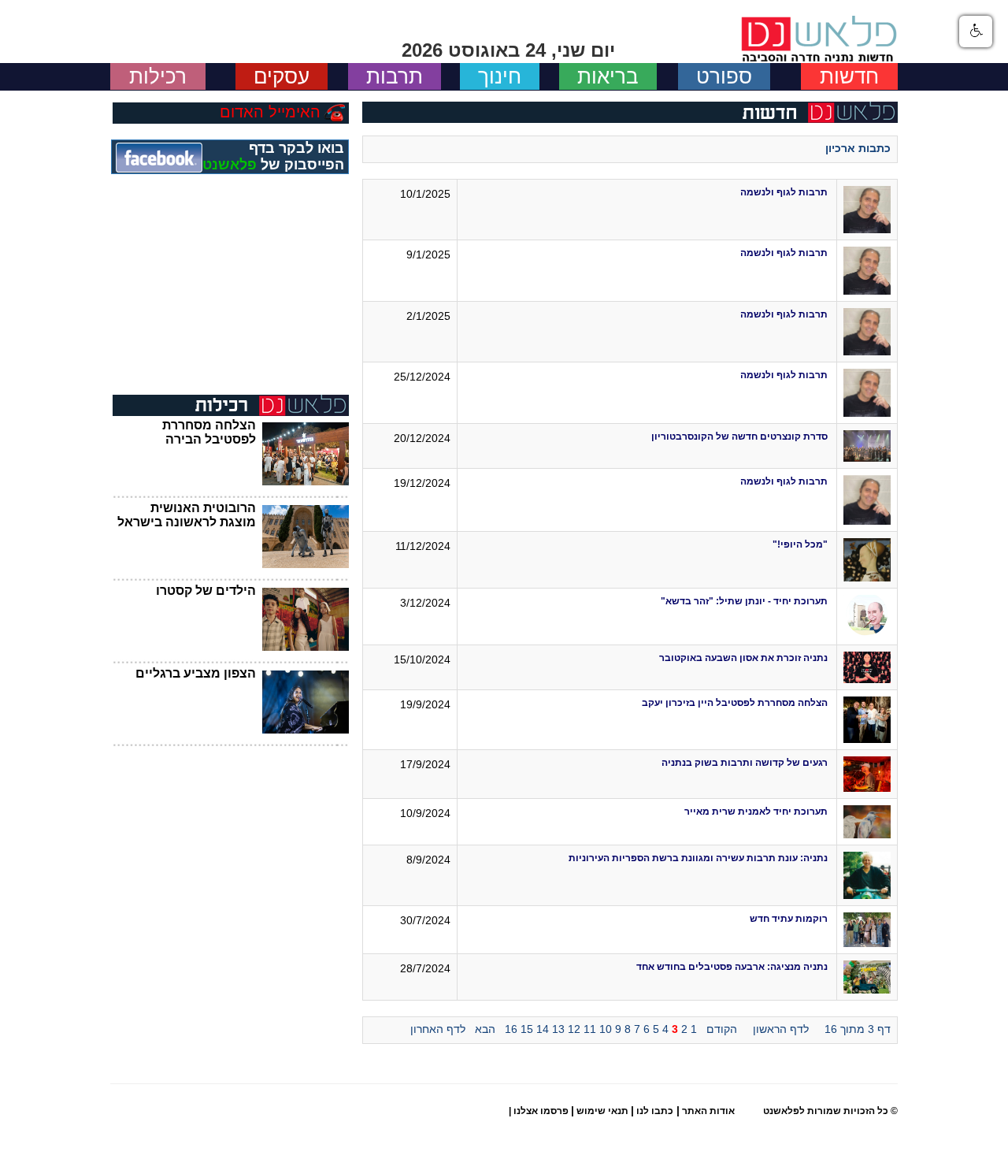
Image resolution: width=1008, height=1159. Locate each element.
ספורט (724, 76)
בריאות (608, 76)
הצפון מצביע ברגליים (195, 673)
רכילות (158, 76)
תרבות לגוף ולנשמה (784, 192)
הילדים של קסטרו (206, 590)
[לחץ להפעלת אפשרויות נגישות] (975, 31)
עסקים (281, 76)
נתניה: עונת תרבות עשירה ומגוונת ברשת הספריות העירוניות (698, 858)
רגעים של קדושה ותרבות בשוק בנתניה (745, 762)
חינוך (499, 76)
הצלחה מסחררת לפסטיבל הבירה (209, 432)
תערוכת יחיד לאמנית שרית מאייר (756, 811)
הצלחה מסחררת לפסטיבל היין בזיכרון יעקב (735, 702)
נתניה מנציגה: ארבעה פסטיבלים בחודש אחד (732, 966)
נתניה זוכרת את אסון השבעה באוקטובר (743, 657)
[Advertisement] (231, 292)
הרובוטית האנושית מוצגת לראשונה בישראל (186, 515)
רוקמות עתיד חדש (789, 918)
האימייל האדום (270, 112)
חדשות (849, 76)
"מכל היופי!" (800, 544)
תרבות (394, 76)
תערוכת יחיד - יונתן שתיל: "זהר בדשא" (744, 601)
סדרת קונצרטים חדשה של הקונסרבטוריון (738, 436)
